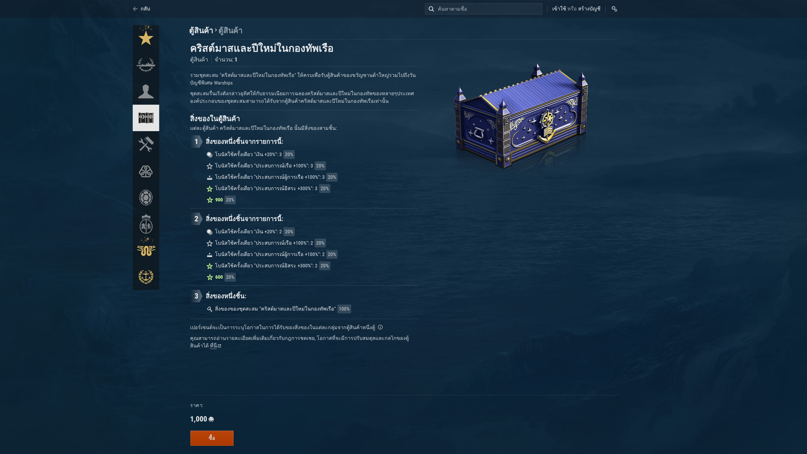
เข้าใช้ (559, 9)
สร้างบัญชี (589, 9)
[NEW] (146, 38)
